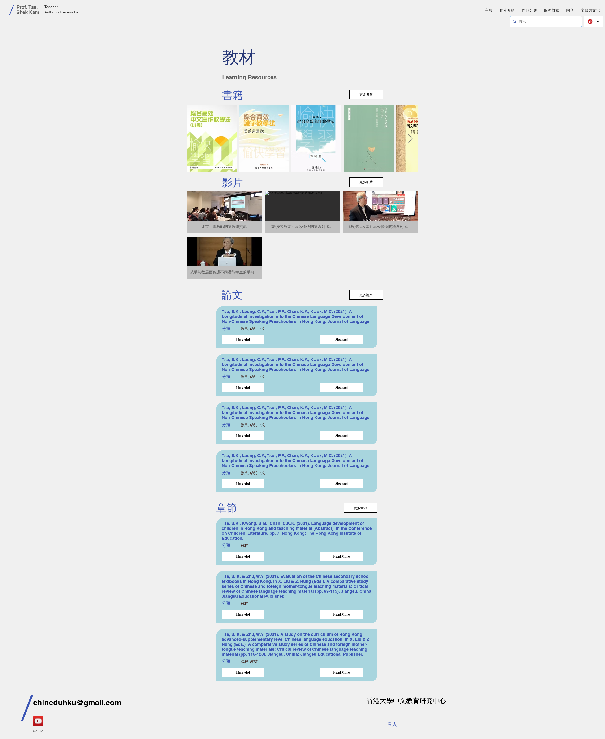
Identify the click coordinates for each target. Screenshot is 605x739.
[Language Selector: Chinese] (593, 21)
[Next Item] (410, 138)
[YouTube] (38, 721)
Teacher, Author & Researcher (62, 9)
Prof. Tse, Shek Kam (28, 9)
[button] (570, 10)
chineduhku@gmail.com (77, 702)
